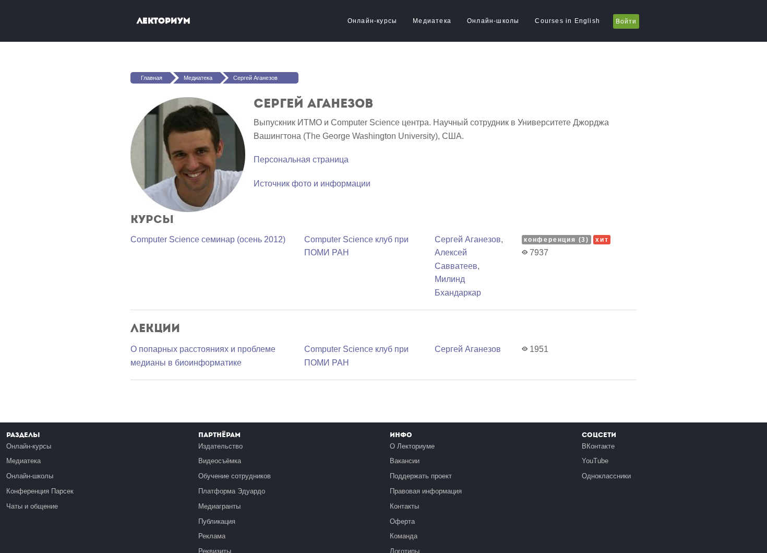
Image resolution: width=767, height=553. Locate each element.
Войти (626, 21)
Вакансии (405, 461)
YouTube (595, 461)
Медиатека (432, 21)
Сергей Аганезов (255, 78)
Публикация (216, 521)
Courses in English (567, 21)
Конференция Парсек (40, 491)
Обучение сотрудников (234, 476)
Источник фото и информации (312, 183)
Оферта (402, 521)
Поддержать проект (421, 476)
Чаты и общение (32, 506)
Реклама (211, 536)
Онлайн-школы (493, 21)
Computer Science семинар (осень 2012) (207, 239)
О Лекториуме (412, 446)
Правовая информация (426, 491)
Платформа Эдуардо (231, 491)
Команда (403, 536)
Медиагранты (219, 506)
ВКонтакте (598, 446)
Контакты (404, 506)
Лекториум (163, 21)
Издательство (220, 446)
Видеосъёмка (219, 461)
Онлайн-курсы (372, 21)
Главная (151, 78)
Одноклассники (606, 476)
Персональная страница (301, 159)
